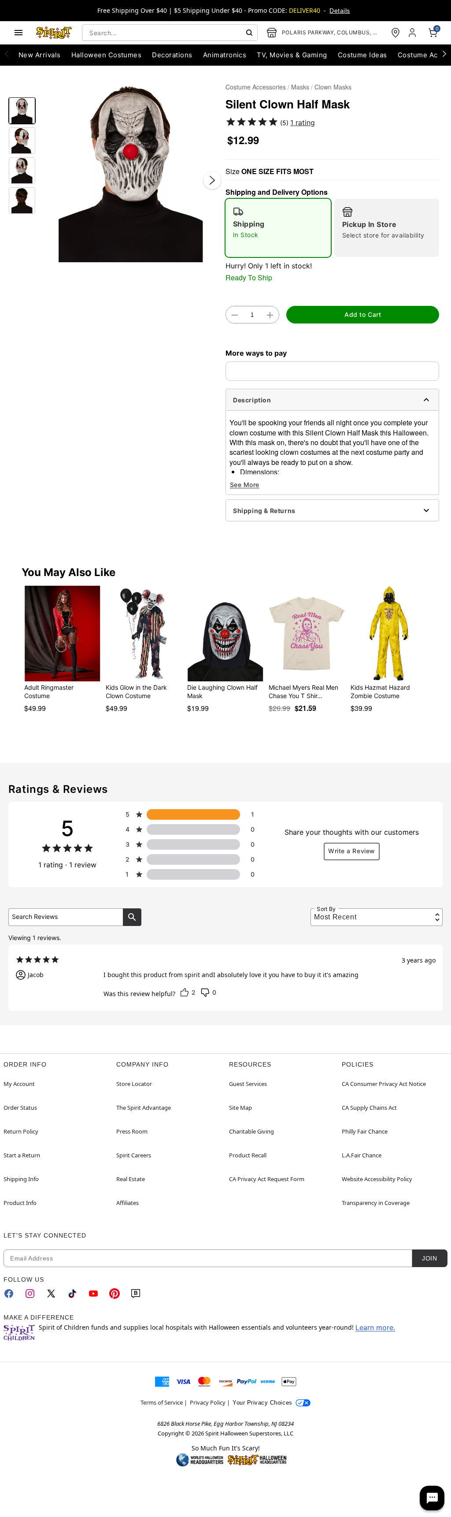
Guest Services (248, 1084)
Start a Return (22, 1155)
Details (339, 10)
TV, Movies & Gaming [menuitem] (292, 55)
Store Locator (134, 1084)
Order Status (20, 1108)
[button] (130, 171)
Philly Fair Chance (365, 1131)
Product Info (20, 1203)
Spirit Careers (133, 1155)
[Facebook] (9, 1293)
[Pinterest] (114, 1293)
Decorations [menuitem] (172, 55)
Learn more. (375, 1327)
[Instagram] (30, 1293)
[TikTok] (72, 1293)
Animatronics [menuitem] (225, 55)
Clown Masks (332, 87)
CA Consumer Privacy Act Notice (384, 1084)
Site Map (240, 1108)
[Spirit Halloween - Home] (54, 32)
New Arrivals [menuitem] (39, 55)
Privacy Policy (208, 1402)
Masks (300, 87)
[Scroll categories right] (444, 53)
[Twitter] (51, 1293)
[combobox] (169, 33)
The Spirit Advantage (143, 1108)
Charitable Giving (251, 1131)
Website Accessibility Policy (377, 1179)
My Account (19, 1084)
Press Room (132, 1131)
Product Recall (247, 1155)
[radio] (278, 228)
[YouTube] (93, 1293)
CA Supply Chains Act (369, 1108)
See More (244, 484)
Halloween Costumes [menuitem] (106, 55)
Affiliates (127, 1203)
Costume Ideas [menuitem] (362, 55)
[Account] (413, 33)
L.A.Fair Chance (361, 1155)
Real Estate (130, 1179)
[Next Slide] (212, 180)
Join (429, 1258)
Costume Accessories (256, 87)
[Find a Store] (395, 33)
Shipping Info (21, 1179)
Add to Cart (362, 314)
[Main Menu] (18, 33)
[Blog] (135, 1293)
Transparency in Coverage (376, 1203)
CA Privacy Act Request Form (266, 1179)
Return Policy (21, 1131)
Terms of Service (161, 1402)
